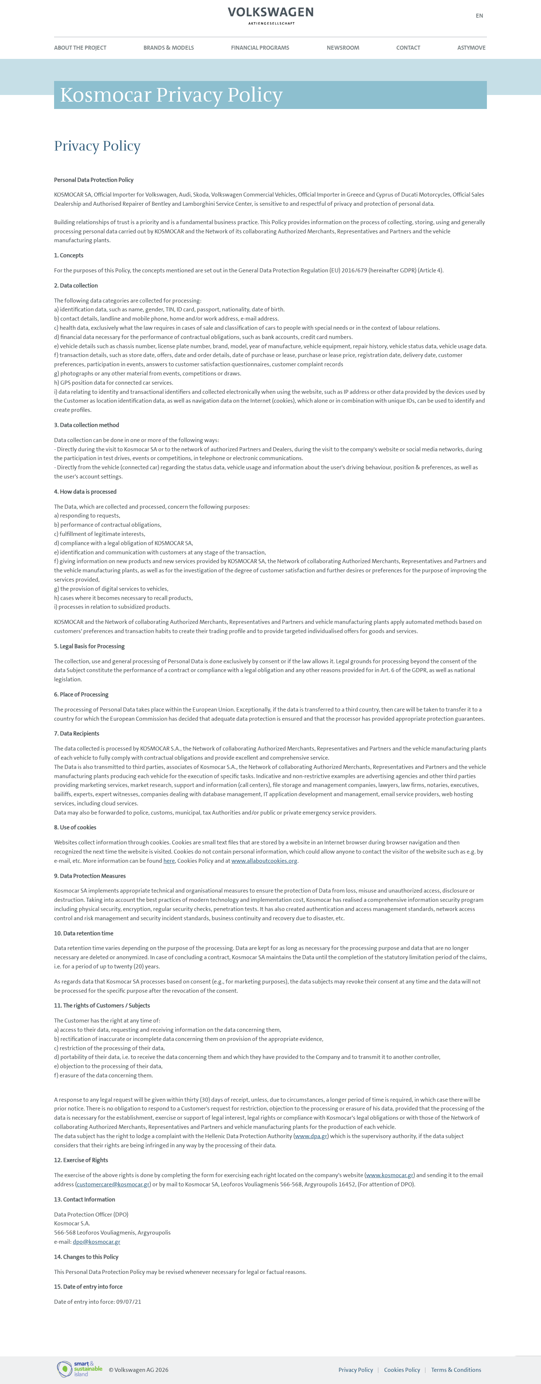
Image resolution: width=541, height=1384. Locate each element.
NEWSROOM (343, 48)
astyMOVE (471, 48)
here (169, 861)
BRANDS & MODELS (169, 48)
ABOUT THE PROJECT (80, 48)
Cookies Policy (402, 1370)
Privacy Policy (356, 1370)
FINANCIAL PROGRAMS (260, 48)
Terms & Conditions (456, 1370)
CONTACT (408, 48)
